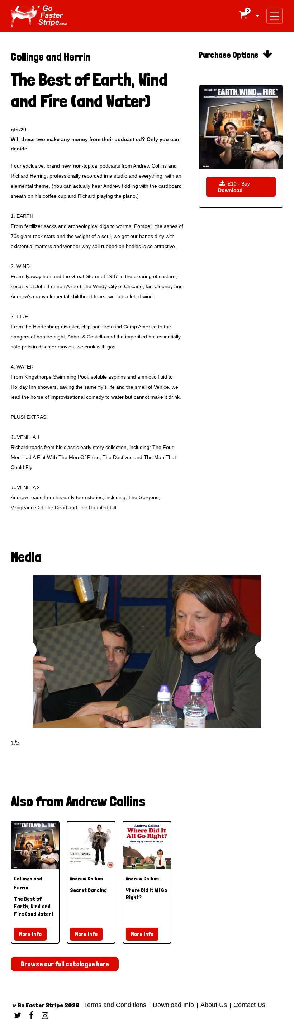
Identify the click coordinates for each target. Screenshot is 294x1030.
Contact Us (248, 1004)
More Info (30, 934)
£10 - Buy (234, 187)
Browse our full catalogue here (65, 964)
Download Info (173, 1004)
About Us (214, 1004)
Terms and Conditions (115, 1004)
